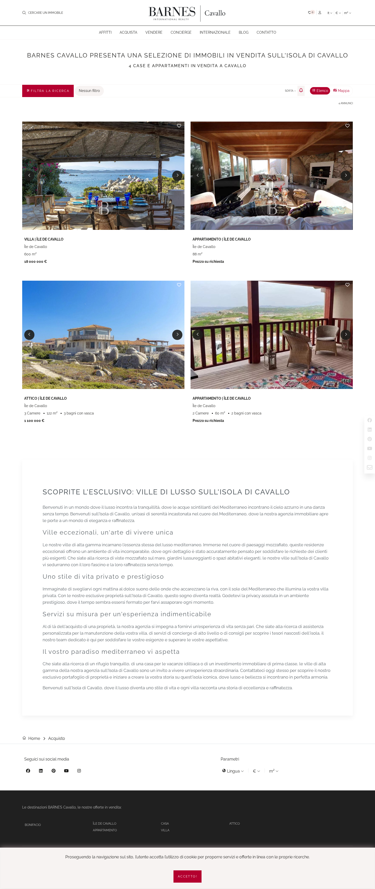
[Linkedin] (41, 771)
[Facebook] (28, 771)
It (329, 13)
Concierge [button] (181, 32)
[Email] (369, 468)
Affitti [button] (105, 32)
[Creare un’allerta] (301, 91)
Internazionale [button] (215, 32)
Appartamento (105, 830)
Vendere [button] (153, 32)
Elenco (322, 91)
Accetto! (187, 876)
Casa (165, 823)
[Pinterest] (53, 771)
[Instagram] (79, 771)
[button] (312, 12)
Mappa (343, 91)
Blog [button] (243, 32)
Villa (165, 830)
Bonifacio (33, 825)
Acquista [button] (128, 32)
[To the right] (177, 176)
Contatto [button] (266, 32)
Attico (234, 823)
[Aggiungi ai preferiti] (179, 126)
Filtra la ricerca (49, 91)
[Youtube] (66, 771)
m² (346, 13)
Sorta (289, 90)
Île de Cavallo (104, 823)
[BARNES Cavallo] (187, 13)
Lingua (233, 771)
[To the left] (29, 176)
